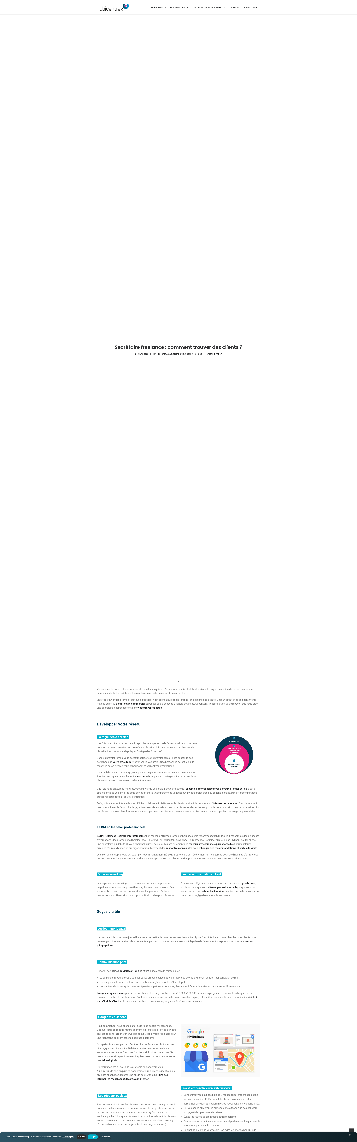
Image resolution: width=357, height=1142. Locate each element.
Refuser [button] (81, 1137)
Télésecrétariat (163, 354)
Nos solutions (177, 7)
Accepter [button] (92, 1137)
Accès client (250, 7)
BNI (102, 835)
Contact (234, 7)
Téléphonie (178, 354)
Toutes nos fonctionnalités (207, 7)
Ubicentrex (157, 7)
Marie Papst (215, 354)
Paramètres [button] (105, 1137)
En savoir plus (68, 1137)
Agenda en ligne (193, 354)
